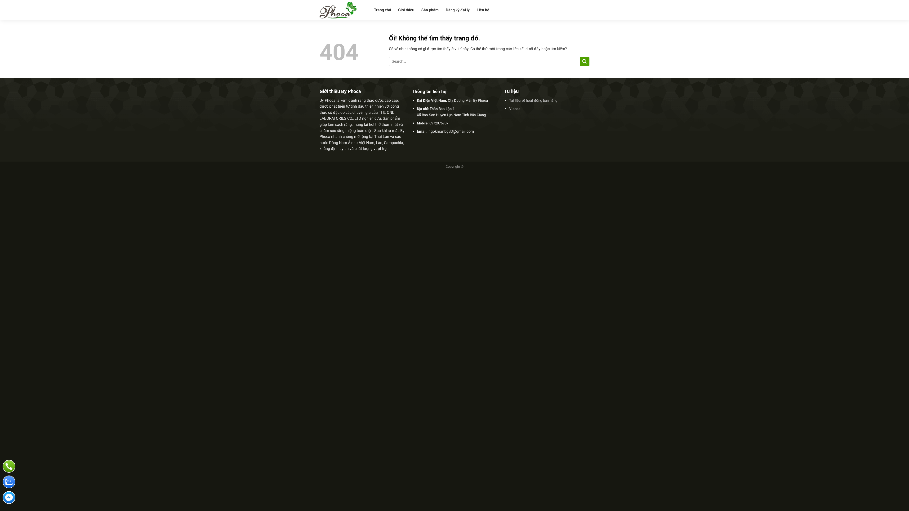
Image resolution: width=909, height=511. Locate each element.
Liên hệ (483, 10)
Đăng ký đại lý (458, 10)
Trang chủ (382, 10)
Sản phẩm (430, 10)
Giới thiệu (406, 10)
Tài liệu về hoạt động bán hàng (533, 100)
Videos (514, 109)
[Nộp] (584, 61)
